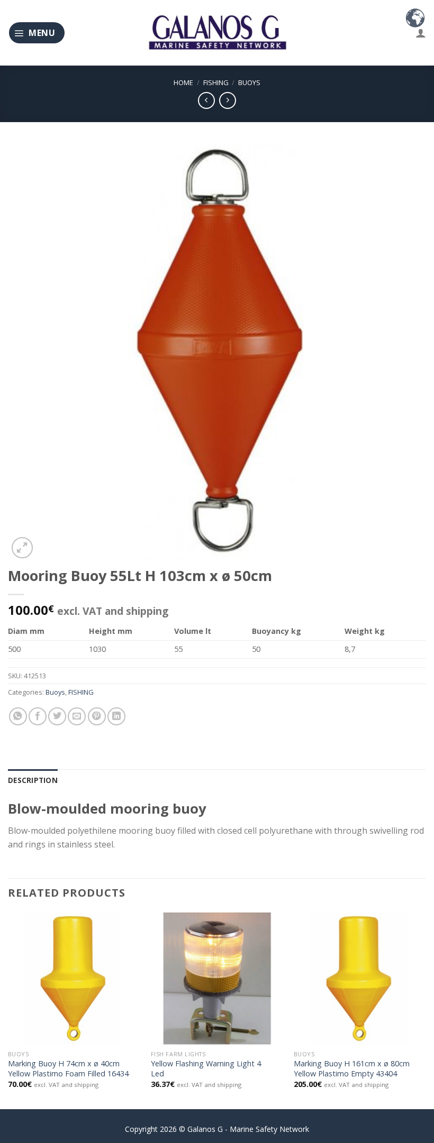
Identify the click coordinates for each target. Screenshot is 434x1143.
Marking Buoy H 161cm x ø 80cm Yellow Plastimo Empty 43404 (352, 1069)
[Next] (425, 1009)
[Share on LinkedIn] (116, 716)
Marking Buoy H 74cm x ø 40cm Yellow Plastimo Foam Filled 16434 (68, 1069)
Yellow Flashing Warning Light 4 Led (206, 1069)
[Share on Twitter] (57, 716)
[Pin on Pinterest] (97, 716)
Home (183, 82)
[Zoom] (22, 547)
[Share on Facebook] (38, 716)
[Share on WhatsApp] (18, 716)
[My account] (420, 32)
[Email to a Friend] (77, 716)
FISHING (216, 82)
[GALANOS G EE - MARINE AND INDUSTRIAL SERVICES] (217, 33)
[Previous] (8, 1009)
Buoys (249, 82)
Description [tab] (33, 780)
